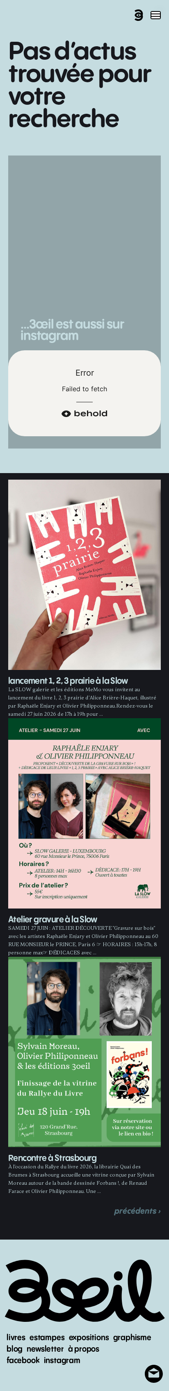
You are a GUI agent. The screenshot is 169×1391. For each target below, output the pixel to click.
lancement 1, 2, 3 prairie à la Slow (68, 681)
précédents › (137, 1211)
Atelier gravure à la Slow (52, 919)
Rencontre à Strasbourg (52, 1158)
